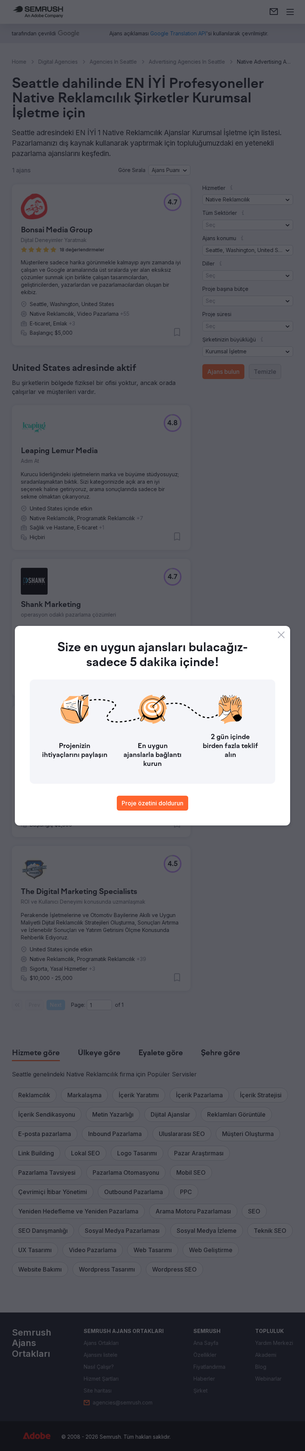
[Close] (281, 635)
